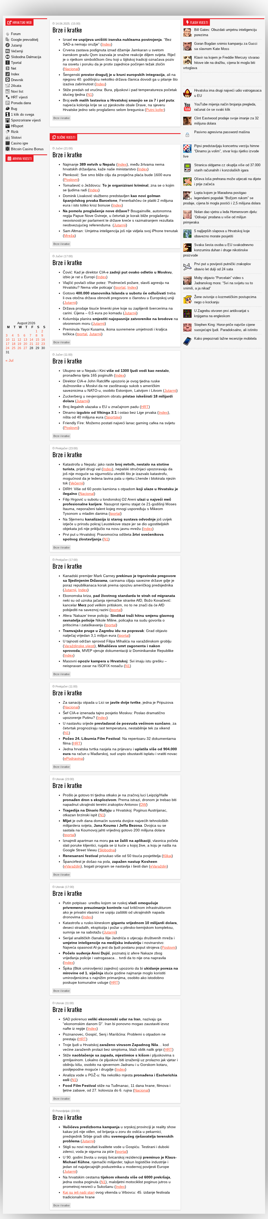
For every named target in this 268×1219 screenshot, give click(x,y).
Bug (14, 109)
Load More (223, 356)
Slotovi (16, 137)
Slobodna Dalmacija (26, 57)
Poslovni (71, 179)
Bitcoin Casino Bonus (27, 149)
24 (7, 348)
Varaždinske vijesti (79, 646)
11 (13, 340)
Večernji (17, 51)
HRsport (17, 126)
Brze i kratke (61, 118)
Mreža (69, 235)
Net (13, 68)
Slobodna (107, 850)
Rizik (15, 132)
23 (43, 344)
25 (13, 348)
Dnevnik (17, 80)
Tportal (16, 63)
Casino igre (19, 143)
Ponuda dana (21, 103)
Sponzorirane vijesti (26, 120)
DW (143, 804)
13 (25, 340)
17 (7, 344)
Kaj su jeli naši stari (78, 1192)
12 (19, 340)
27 (25, 348)
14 (31, 340)
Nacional (71, 69)
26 (19, 348)
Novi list (17, 91)
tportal (120, 287)
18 (13, 344)
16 (43, 340)
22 (37, 344)
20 (25, 344)
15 (37, 340)
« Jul (9, 360)
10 (7, 340)
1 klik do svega (22, 114)
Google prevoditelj (24, 40)
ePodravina (73, 758)
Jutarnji (16, 45)
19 (19, 344)
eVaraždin (72, 866)
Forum (16, 34)
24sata (16, 86)
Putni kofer (155, 110)
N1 (89, 94)
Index (15, 74)
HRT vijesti (19, 97)
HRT (145, 407)
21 (31, 344)
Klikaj (167, 856)
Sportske (113, 417)
